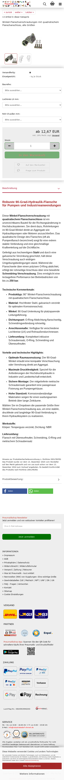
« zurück (8, 12)
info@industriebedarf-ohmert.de (21, 727)
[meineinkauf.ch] (41, 708)
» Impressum (8, 555)
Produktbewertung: (12, 479)
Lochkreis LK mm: (10, 99)
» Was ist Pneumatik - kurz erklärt (18, 573)
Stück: (8, 140)
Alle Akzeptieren (32, 766)
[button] (9, 145)
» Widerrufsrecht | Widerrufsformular (19, 566)
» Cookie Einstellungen (12, 594)
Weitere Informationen (32, 773)
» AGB (5, 559)
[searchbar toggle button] (44, 4)
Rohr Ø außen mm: (11, 114)
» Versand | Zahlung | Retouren (17, 570)
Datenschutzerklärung (32, 760)
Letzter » (29, 12)
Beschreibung (9, 188)
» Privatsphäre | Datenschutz (15, 562)
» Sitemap (7, 591)
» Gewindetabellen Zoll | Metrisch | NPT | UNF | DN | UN (28, 580)
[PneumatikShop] (15, 4)
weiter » (19, 12)
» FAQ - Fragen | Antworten (15, 584)
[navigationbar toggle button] (60, 4)
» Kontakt (6, 587)
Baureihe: (6, 84)
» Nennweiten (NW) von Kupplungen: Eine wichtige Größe (29, 577)
